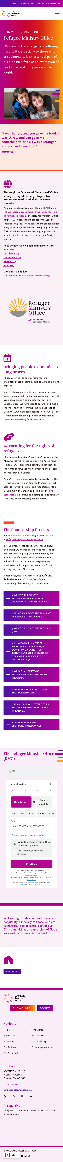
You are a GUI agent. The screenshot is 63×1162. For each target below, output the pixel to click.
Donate (45, 1008)
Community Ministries (42, 1047)
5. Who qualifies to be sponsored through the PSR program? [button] (30, 674)
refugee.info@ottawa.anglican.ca (24, 539)
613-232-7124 (13, 1084)
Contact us (12, 971)
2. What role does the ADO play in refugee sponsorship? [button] (31, 615)
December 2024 (12, 257)
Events (15, 3)
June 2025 (9, 265)
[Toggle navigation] (57, 13)
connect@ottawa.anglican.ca (18, 1089)
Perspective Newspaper (49, 3)
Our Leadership (39, 1041)
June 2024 (9, 249)
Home (7, 1029)
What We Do (10, 1041)
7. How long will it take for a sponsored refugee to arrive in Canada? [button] (30, 707)
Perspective (9, 1035)
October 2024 (11, 253)
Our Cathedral (11, 1053)
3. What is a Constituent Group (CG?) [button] (31, 630)
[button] (6, 1096)
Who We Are (38, 1035)
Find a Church (22, 1008)
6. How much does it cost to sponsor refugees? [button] (30, 691)
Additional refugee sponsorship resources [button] (26, 724)
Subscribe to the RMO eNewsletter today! (27, 275)
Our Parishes (10, 1047)
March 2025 (10, 261)
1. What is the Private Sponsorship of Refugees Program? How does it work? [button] (30, 598)
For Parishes (27, 3)
